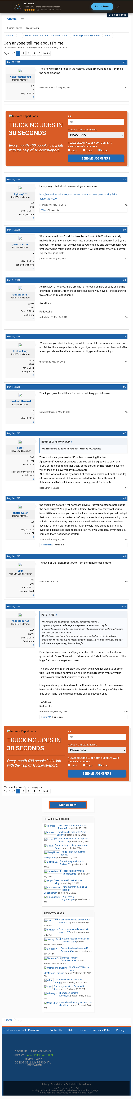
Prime (21, 47)
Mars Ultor (64, 1005)
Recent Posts (32, 28)
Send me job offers (96, 158)
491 (32, 580)
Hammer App (33, 1059)
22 (32, 86)
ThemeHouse (85, 1092)
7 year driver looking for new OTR (75, 1002)
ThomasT (62, 828)
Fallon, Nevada (26, 214)
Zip (70, 116)
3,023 (31, 360)
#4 (124, 280)
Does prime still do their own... (69, 880)
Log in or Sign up (117, 15)
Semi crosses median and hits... (75, 929)
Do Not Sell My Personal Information (33, 1064)
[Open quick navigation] (124, 36)
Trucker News (41, 1051)
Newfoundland (26, 591)
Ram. (56, 989)
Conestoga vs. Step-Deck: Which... (71, 986)
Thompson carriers (68, 993)
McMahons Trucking (54, 973)
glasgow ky (28, 371)
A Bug (58, 982)
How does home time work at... (73, 825)
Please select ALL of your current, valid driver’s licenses (90, 144)
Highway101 (20, 194)
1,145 (31, 203)
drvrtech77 (64, 922)
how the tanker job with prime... (74, 838)
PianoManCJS (69, 960)
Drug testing (68, 896)
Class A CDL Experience (82, 129)
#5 (124, 336)
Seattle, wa (28, 315)
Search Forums (14, 28)
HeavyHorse (50, 857)
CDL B (88, 150)
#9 (124, 556)
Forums (11, 18)
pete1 (20, 447)
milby (56, 883)
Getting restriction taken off (76, 938)
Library (18, 1055)
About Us (21, 1051)
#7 (124, 433)
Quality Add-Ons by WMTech (66, 1090)
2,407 (31, 303)
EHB (20, 570)
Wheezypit (64, 995)
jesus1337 (64, 841)
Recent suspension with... (73, 861)
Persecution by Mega (73, 871)
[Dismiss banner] (118, 6)
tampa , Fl (29, 533)
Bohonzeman (50, 892)
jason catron (20, 244)
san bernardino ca (25, 264)
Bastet (58, 848)
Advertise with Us (40, 1055)
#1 (124, 62)
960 (32, 457)
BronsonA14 (67, 951)
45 (32, 522)
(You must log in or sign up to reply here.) (24, 787)
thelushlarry (20, 351)
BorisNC (61, 834)
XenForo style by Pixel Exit (66, 1088)
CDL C (104, 150)
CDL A (73, 150)
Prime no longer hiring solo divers (71, 845)
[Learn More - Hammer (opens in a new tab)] (66, 6)
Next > (46, 53)
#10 (124, 606)
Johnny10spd (69, 941)
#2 (124, 179)
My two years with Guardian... (69, 979)
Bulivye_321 (66, 864)
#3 (124, 229)
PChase (44, 210)
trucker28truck (70, 873)
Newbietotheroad (44, 47)
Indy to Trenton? (70, 957)
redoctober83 (20, 294)
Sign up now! (68, 804)
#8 (124, 498)
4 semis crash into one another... (75, 919)
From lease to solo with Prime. (72, 832)
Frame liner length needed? (74, 948)
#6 (124, 387)
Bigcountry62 (68, 899)
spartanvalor (20, 512)
